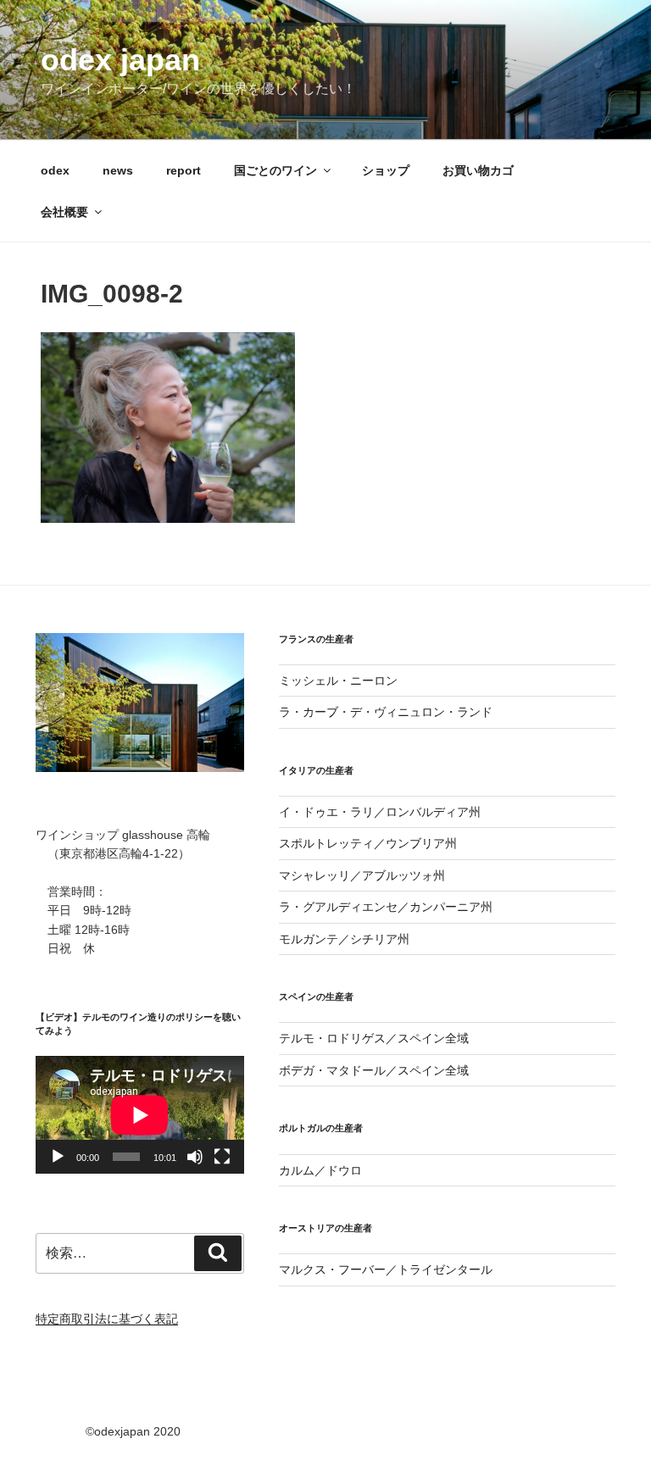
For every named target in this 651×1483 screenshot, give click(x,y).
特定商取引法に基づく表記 (107, 1318)
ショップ (385, 170)
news (118, 170)
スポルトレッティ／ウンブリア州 (368, 843)
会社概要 (64, 212)
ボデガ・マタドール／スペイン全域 (374, 1070)
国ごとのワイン (275, 170)
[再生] (57, 1156)
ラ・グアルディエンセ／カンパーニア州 (385, 907)
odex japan (120, 59)
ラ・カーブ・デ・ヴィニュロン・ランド (385, 712)
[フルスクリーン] (222, 1156)
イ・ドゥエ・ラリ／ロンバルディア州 (380, 812)
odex (55, 170)
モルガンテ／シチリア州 (344, 939)
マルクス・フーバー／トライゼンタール (385, 1269)
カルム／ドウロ (320, 1170)
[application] (140, 1115)
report (183, 170)
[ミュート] (194, 1156)
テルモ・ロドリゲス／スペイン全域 (374, 1038)
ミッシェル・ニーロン (338, 680)
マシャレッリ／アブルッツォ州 (362, 875)
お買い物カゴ (478, 170)
